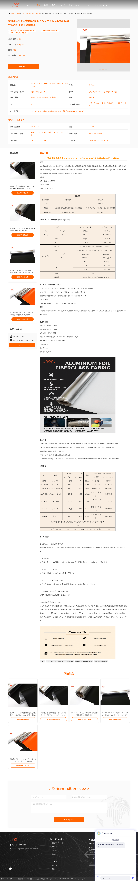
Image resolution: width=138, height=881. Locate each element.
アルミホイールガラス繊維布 (30, 13)
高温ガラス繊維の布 (100, 661)
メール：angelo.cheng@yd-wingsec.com (24, 849)
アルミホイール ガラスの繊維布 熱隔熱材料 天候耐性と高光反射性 (84, 714)
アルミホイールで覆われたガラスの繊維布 (60, 661)
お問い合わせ (74, 5)
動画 (46, 5)
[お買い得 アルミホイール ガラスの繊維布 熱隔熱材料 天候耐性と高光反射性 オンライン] (22, 212)
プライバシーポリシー (8, 879)
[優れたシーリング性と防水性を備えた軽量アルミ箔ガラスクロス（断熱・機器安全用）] (22, 695)
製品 (38, 5)
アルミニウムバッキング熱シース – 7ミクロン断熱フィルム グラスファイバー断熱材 (22, 273)
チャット (22, 66)
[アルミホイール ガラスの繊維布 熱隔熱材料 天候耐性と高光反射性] (84, 695)
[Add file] (98, 878)
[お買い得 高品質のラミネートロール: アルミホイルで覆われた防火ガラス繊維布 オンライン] (22, 296)
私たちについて (58, 5)
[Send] (133, 878)
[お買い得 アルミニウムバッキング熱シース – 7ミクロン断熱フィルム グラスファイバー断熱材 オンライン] (22, 254)
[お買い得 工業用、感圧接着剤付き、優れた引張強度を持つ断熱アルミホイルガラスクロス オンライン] (22, 170)
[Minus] (133, 833)
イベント (87, 5)
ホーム (30, 5)
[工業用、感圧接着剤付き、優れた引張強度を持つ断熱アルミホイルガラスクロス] (53, 695)
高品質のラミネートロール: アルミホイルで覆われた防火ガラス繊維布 (23, 760)
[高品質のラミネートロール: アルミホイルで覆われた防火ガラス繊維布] (22, 741)
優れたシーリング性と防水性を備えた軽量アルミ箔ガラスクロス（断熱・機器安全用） (23, 714)
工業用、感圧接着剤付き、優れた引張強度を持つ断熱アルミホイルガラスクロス (22, 188)
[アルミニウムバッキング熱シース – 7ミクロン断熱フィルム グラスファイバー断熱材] (115, 695)
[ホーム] (16, 5)
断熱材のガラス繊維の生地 (83, 661)
